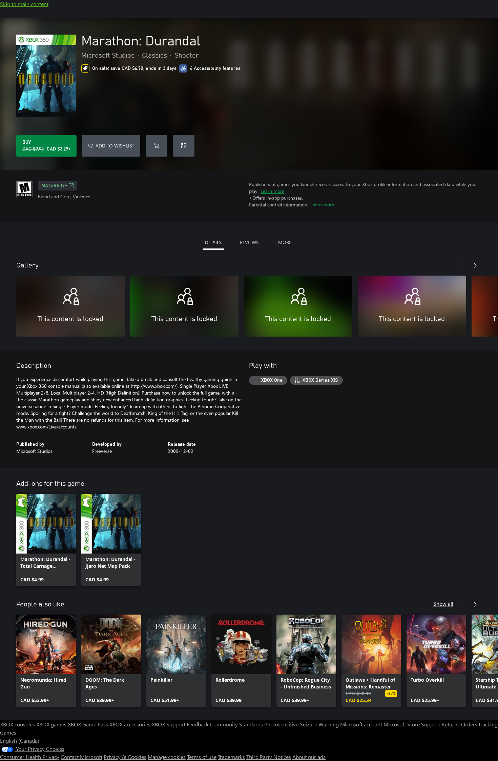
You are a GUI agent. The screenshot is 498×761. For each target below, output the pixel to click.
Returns (450, 724)
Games (8, 732)
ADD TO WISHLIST (115, 145)
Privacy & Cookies (125, 756)
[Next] (475, 265)
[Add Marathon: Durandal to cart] (156, 146)
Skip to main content (24, 3)
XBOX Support (168, 724)
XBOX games (51, 724)
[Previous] (461, 265)
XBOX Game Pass (88, 724)
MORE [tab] (284, 242)
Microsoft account (361, 724)
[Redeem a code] (183, 146)
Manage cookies (167, 756)
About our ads (309, 756)
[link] (46, 540)
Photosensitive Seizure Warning (301, 724)
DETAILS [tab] (213, 242)
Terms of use (201, 756)
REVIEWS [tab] (249, 242)
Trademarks (231, 756)
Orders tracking (479, 724)
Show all (443, 603)
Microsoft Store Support (411, 724)
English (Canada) (19, 740)
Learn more (272, 191)
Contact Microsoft (81, 756)
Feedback (198, 724)
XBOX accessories (129, 724)
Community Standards (236, 724)
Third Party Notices (268, 756)
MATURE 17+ (54, 185)
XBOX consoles (17, 724)
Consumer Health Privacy (29, 756)
